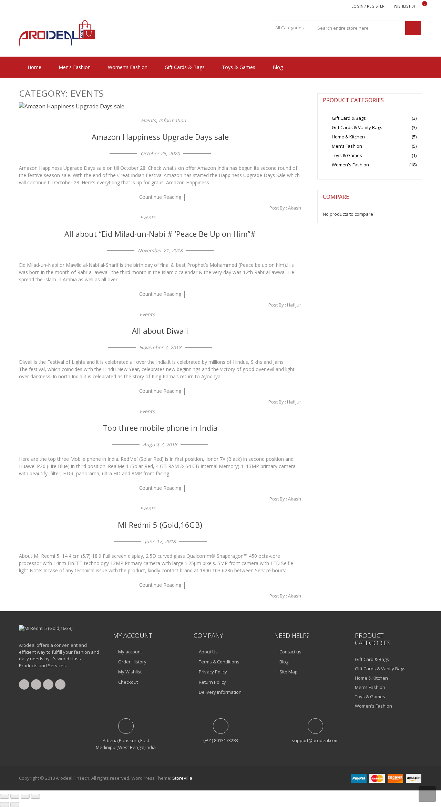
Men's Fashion (347, 146)
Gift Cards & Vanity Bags (357, 127)
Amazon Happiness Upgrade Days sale (160, 136)
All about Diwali (160, 330)
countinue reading (160, 197)
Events (148, 120)
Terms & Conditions (219, 662)
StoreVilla (182, 778)
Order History (132, 662)
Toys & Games (238, 67)
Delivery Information (220, 692)
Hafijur (294, 305)
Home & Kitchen (348, 137)
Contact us (290, 652)
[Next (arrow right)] (14, 804)
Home (34, 67)
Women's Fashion (350, 165)
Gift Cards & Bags (185, 67)
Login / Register (367, 6)
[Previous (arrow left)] (4, 804)
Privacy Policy (213, 672)
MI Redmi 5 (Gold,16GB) (160, 524)
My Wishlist (130, 672)
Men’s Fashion (75, 67)
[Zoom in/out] (4, 796)
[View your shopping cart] (420, 6)
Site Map (288, 672)
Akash (294, 208)
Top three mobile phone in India (160, 427)
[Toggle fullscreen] (14, 796)
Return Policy (212, 682)
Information (172, 120)
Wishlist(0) (404, 6)
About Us (208, 652)
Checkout (128, 682)
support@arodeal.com (315, 740)
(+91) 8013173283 (220, 740)
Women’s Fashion (127, 67)
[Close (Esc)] (35, 796)
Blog (278, 67)
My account (130, 652)
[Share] (25, 796)
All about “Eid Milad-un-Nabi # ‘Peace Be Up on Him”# (160, 233)
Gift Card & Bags (349, 118)
